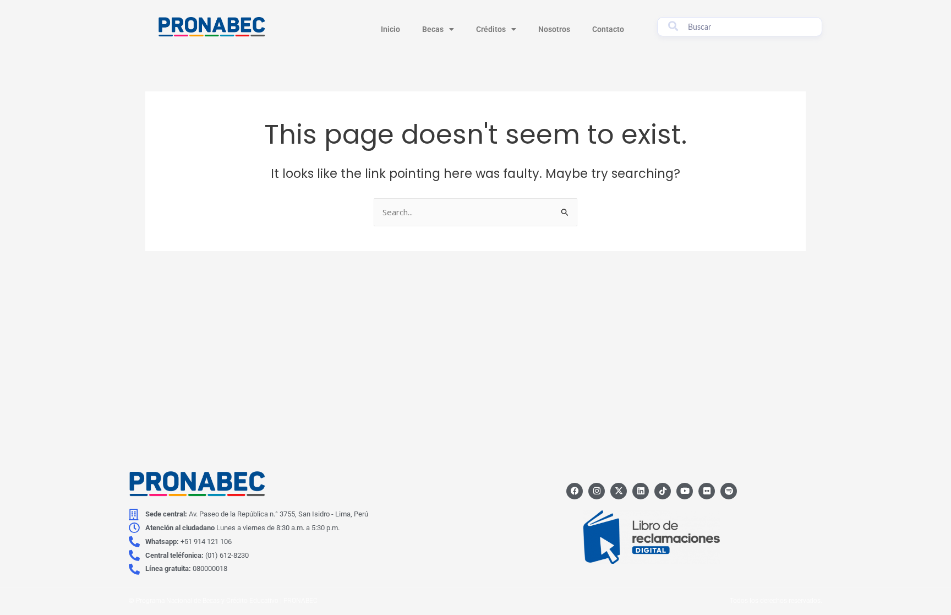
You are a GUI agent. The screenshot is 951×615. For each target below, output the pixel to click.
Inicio (390, 29)
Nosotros (554, 29)
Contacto (608, 29)
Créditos (491, 29)
